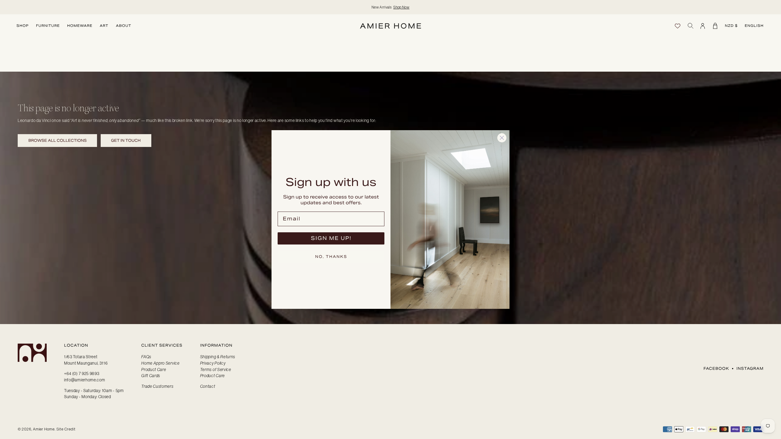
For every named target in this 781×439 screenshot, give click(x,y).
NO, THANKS (331, 256)
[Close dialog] (501, 137)
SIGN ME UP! (331, 238)
